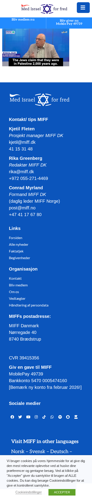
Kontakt (15, 278)
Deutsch (59, 451)
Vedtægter (17, 298)
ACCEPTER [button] (62, 492)
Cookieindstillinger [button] (28, 492)
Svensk (37, 451)
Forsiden (15, 237)
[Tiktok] (44, 417)
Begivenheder (19, 258)
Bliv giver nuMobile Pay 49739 (69, 22)
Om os (14, 292)
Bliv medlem (18, 285)
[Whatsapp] (52, 417)
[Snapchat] (68, 417)
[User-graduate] (76, 417)
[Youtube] (28, 417)
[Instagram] (36, 417)
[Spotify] (60, 417)
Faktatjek (16, 251)
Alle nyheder (18, 244)
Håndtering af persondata (28, 305)
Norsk (18, 451)
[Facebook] (12, 417)
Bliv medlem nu (23, 20)
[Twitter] (20, 417)
